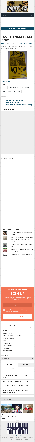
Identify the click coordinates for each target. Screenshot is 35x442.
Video (31, 438)
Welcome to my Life (8, 350)
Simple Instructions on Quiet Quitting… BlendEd (17, 328)
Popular (9, 364)
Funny (16, 43)
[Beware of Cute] (28, 408)
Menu (4, 15)
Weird (20, 43)
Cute (26, 440)
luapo (2, 43)
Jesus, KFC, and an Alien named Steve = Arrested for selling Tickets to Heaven (22, 239)
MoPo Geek (20, 435)
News (11, 438)
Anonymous (6, 343)
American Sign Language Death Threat (15, 381)
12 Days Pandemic (8, 338)
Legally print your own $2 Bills (13, 100)
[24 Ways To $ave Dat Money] (17, 408)
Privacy (4, 438)
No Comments (28, 43)
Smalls (5, 340)
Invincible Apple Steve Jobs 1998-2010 (15, 386)
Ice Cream (6, 348)
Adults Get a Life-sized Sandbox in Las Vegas (18, 105)
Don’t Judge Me (7, 345)
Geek (11, 440)
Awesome (19, 440)
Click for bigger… (6, 81)
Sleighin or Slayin (8, 333)
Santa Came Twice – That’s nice (12, 335)
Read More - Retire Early (17, 28)
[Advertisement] (18, 22)
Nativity (5, 330)
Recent (25, 364)
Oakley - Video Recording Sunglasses (21, 254)
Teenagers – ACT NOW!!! (11, 102)
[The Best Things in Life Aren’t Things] (6, 408)
